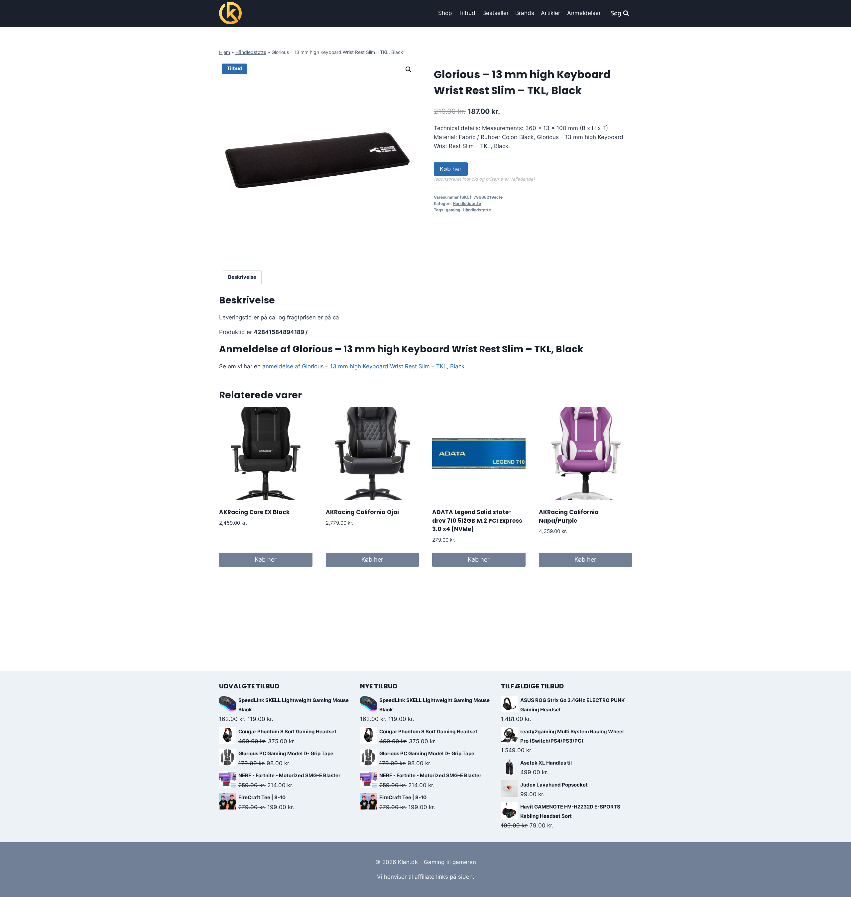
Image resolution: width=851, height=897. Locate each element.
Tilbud (466, 13)
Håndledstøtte (250, 52)
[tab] (242, 277)
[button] (409, 70)
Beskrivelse (242, 277)
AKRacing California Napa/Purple (569, 516)
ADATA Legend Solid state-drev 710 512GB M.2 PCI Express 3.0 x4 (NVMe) (477, 520)
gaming (453, 209)
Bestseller (495, 13)
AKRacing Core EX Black (254, 512)
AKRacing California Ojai (362, 512)
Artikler (550, 13)
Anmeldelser (584, 13)
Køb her (451, 168)
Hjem (224, 52)
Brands (524, 13)
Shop (445, 13)
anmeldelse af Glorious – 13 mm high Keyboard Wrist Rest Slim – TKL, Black (363, 366)
